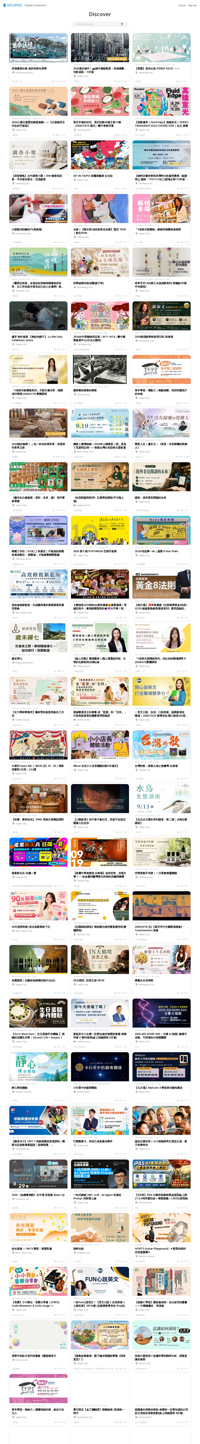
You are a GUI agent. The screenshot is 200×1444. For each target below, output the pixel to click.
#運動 (138, 403)
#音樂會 (16, 1368)
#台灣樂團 (140, 564)
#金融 (15, 1207)
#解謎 (15, 135)
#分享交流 (78, 1154)
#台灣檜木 (78, 403)
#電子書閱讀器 (142, 510)
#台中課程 (17, 1154)
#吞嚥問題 (17, 242)
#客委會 (77, 135)
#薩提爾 (77, 510)
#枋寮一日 (17, 81)
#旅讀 (76, 886)
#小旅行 (77, 1261)
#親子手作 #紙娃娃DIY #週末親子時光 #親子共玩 (95, 1368)
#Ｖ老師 (139, 242)
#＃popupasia (80, 564)
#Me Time (140, 886)
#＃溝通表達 (141, 939)
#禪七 (15, 671)
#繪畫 (76, 242)
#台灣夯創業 (80, 1046)
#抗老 (15, 617)
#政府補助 (78, 939)
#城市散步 (78, 993)
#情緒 (15, 1422)
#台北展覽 (140, 135)
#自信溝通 (78, 1315)
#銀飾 (76, 1422)
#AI (137, 1046)
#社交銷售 (140, 617)
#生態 (138, 832)
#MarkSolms (141, 1368)
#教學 (138, 349)
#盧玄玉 (139, 456)
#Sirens (15, 349)
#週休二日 (140, 671)
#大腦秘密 (17, 403)
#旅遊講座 (17, 993)
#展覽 (138, 81)
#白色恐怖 (78, 456)
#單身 (15, 832)
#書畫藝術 (140, 1315)
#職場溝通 (78, 671)
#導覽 (76, 81)
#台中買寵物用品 (82, 349)
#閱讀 (15, 295)
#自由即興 (140, 1261)
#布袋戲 (139, 778)
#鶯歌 (15, 1261)
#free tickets (18, 1315)
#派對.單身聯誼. (81, 617)
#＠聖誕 (77, 295)
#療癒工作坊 (18, 564)
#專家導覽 (17, 510)
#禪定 (15, 1100)
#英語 (138, 725)
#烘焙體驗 (17, 1046)
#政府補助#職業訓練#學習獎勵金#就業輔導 (32, 886)
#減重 (76, 725)
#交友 (76, 832)
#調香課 (16, 188)
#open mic (17, 778)
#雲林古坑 (17, 725)
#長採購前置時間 (143, 188)
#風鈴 (138, 295)
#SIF (76, 188)
